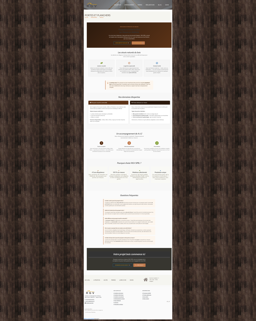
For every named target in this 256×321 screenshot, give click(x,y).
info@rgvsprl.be (89, 303)
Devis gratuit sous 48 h (122, 43)
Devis (167, 5)
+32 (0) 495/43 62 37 (90, 301)
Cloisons (116, 302)
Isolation (117, 5)
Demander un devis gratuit (122, 265)
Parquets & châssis (118, 304)
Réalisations (150, 5)
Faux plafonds (117, 300)
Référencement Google (89, 318)
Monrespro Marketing (91, 312)
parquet (102, 17)
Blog (160, 5)
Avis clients (145, 297)
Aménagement (129, 5)
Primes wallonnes (147, 295)
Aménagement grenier (119, 298)
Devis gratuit (146, 298)
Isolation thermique (118, 295)
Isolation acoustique (119, 297)
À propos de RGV (147, 293)
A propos (97, 280)
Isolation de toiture (118, 293)
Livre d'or (122, 280)
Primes (140, 5)
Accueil (86, 17)
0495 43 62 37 (138, 43)
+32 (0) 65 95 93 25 (90, 299)
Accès (106, 280)
